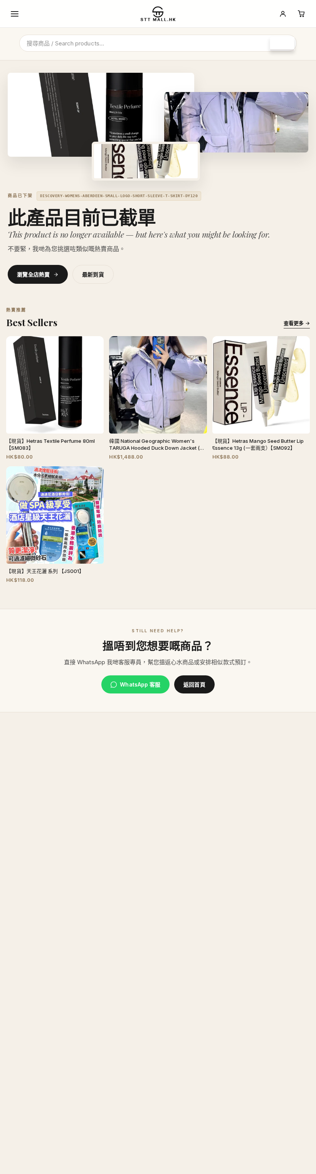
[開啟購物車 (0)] (301, 13)
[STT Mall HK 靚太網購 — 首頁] (158, 14)
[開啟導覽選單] (14, 13)
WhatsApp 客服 (140, 684)
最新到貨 (93, 274)
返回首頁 (194, 684)
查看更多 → (296, 323)
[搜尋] (282, 44)
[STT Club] (282, 13)
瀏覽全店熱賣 (33, 274)
